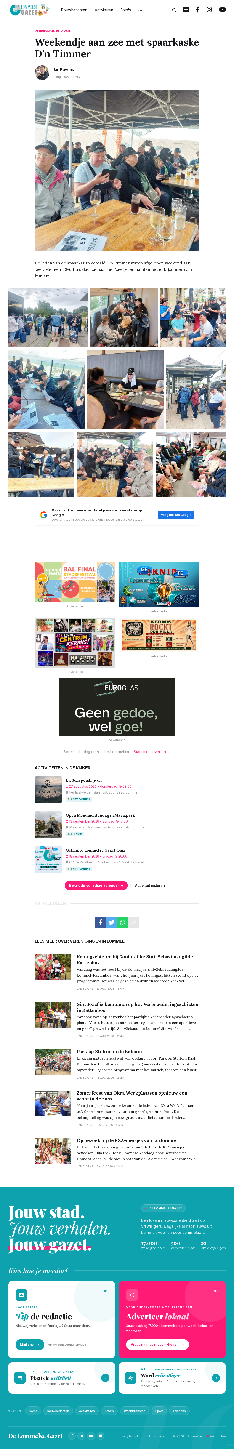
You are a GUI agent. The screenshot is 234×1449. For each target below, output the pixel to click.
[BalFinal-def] (75, 582)
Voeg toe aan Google (176, 515)
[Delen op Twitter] (111, 922)
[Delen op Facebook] (100, 922)
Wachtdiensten (134, 1411)
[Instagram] (81, 1436)
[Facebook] (72, 1436)
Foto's (125, 10)
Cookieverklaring (155, 1436)
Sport (159, 1411)
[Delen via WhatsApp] (122, 922)
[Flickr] (100, 1436)
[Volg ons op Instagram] (209, 10)
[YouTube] (91, 1436)
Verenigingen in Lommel (53, 31)
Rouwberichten (74, 10)
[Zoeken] (174, 10)
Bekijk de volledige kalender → (96, 885)
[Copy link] (133, 922)
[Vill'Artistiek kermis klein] (159, 635)
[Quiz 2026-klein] (159, 584)
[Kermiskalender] (75, 643)
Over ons (179, 1411)
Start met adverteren (151, 751)
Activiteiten (104, 10)
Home (33, 1411)
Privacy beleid (128, 1436)
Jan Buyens (63, 69)
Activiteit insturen (150, 885)
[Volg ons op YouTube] (222, 10)
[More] (140, 10)
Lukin (222, 1436)
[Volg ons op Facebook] (197, 10)
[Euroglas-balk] (117, 707)
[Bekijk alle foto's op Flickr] (186, 10)
